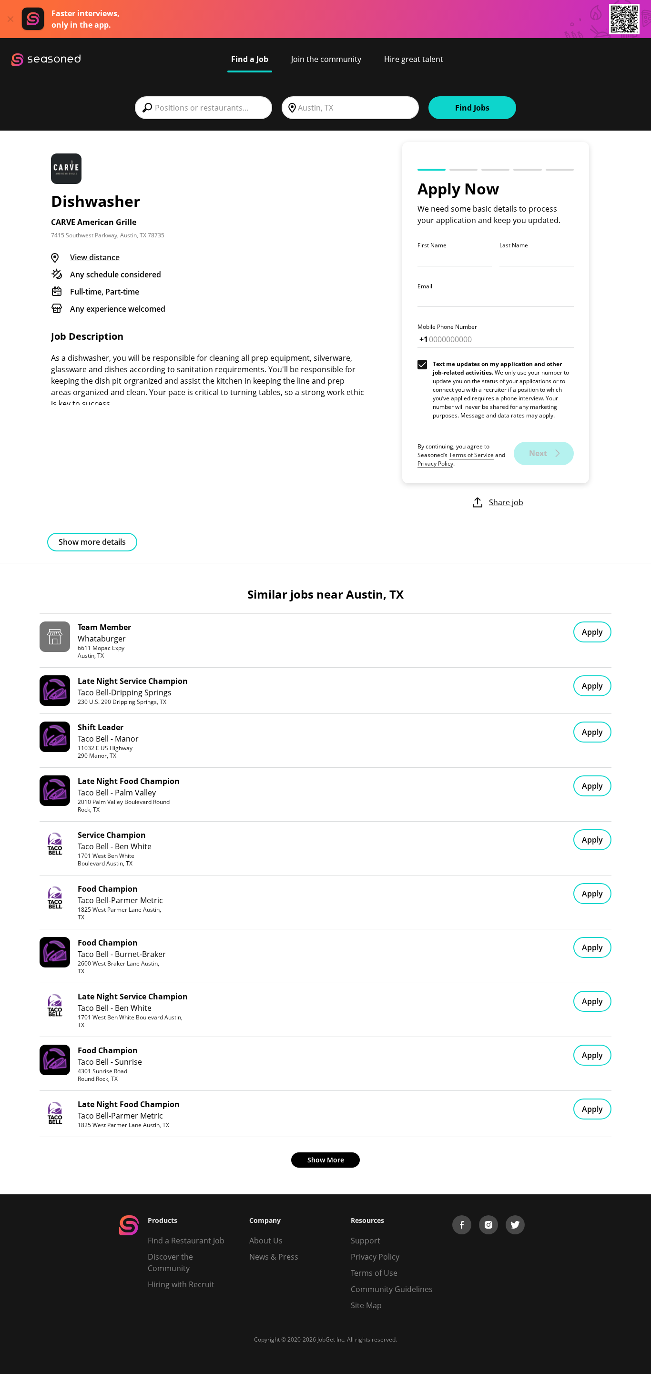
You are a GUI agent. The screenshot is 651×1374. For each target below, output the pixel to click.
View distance (95, 257)
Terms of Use (374, 1273)
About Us (266, 1240)
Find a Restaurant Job (186, 1240)
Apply (592, 632)
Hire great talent (413, 59)
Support (365, 1240)
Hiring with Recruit (181, 1284)
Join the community (326, 59)
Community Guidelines (392, 1289)
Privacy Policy (435, 463)
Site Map (366, 1305)
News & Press (273, 1257)
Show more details (92, 542)
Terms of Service (471, 455)
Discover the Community (170, 1262)
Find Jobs (472, 107)
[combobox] (203, 107)
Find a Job (249, 59)
